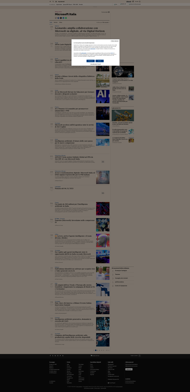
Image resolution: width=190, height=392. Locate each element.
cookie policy (92, 48)
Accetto (99, 60)
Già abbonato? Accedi (95, 64)
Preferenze (90, 60)
